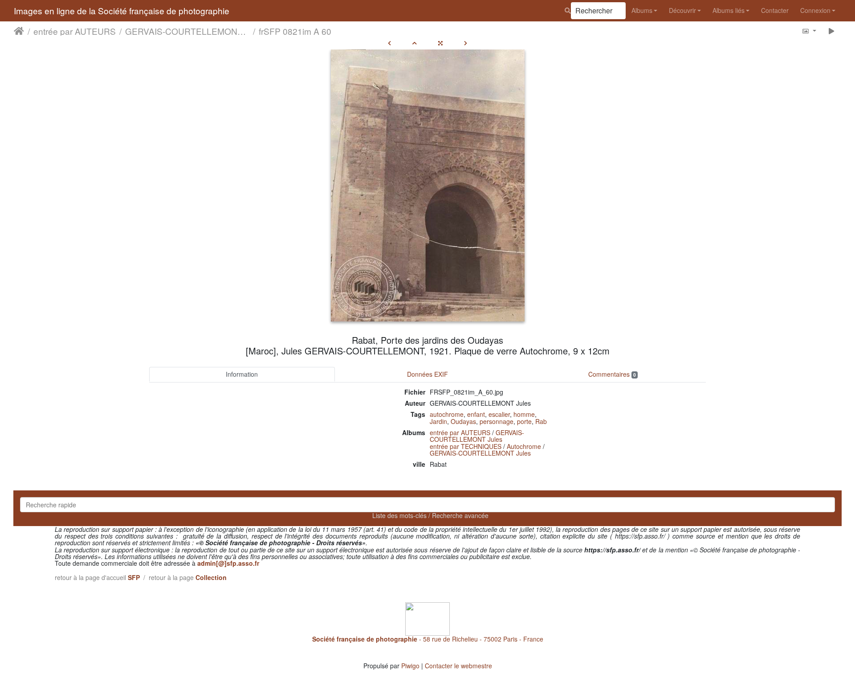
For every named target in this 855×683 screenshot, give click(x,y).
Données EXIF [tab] (427, 374)
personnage (496, 421)
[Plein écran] (440, 42)
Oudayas (463, 421)
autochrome (447, 414)
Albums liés (728, 10)
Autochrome (524, 446)
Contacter (775, 10)
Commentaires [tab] (612, 374)
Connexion (815, 10)
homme (524, 414)
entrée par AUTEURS (74, 31)
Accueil (19, 31)
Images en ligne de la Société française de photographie (121, 10)
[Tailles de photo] (809, 30)
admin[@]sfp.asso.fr (228, 563)
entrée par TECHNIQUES (465, 446)
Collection (211, 577)
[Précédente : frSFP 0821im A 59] (389, 42)
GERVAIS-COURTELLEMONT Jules (187, 31)
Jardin (438, 421)
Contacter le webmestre (458, 665)
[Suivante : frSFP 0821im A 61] (465, 42)
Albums (641, 10)
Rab (541, 421)
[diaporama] (831, 30)
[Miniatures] (415, 42)
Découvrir (682, 10)
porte (524, 421)
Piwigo (410, 665)
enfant (476, 414)
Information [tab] (242, 374)
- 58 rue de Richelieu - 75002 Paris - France (427, 638)
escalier (499, 414)
